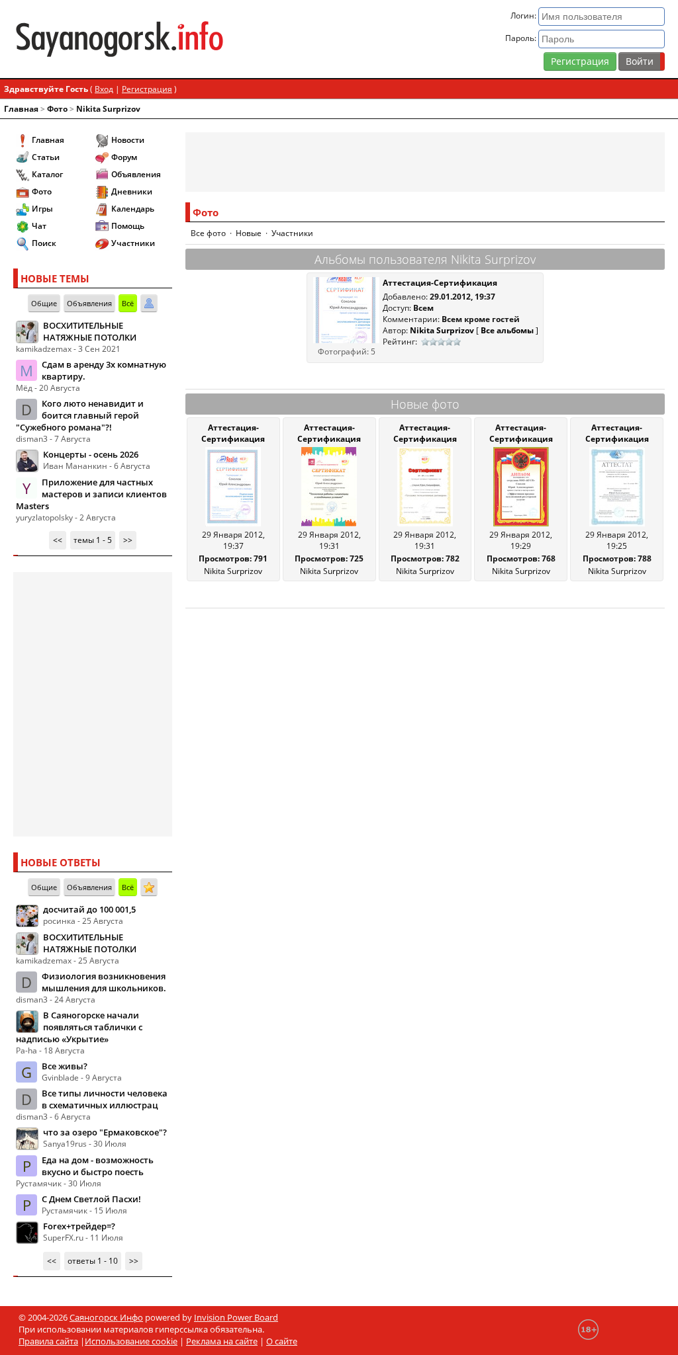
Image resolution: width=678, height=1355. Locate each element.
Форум (124, 157)
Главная (21, 108)
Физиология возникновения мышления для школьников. (104, 982)
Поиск (44, 243)
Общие (44, 303)
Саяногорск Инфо (106, 1317)
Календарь (132, 208)
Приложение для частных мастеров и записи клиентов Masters (91, 494)
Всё (128, 303)
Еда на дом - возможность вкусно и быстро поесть (98, 1166)
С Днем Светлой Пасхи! (91, 1199)
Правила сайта (48, 1341)
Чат (39, 225)
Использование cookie (131, 1341)
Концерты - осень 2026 (90, 454)
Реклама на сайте (222, 1341)
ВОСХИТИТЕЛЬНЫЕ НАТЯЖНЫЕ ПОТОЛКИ (89, 331)
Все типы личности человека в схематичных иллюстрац (105, 1099)
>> (127, 540)
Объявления (136, 174)
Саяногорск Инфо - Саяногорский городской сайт (119, 39)
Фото (57, 108)
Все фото (208, 233)
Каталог (47, 174)
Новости (127, 139)
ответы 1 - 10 (93, 1260)
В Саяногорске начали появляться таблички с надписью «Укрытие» (79, 1027)
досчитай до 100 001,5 (89, 909)
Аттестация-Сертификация (440, 282)
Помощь (127, 225)
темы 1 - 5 (92, 540)
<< (57, 540)
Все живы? (64, 1066)
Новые (249, 233)
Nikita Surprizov (108, 108)
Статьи (46, 157)
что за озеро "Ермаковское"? (105, 1132)
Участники (133, 243)
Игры (42, 208)
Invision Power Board (236, 1317)
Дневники (131, 191)
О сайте (281, 1341)
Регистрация (580, 61)
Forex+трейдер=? (79, 1226)
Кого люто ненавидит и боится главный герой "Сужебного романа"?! (80, 415)
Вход (104, 89)
